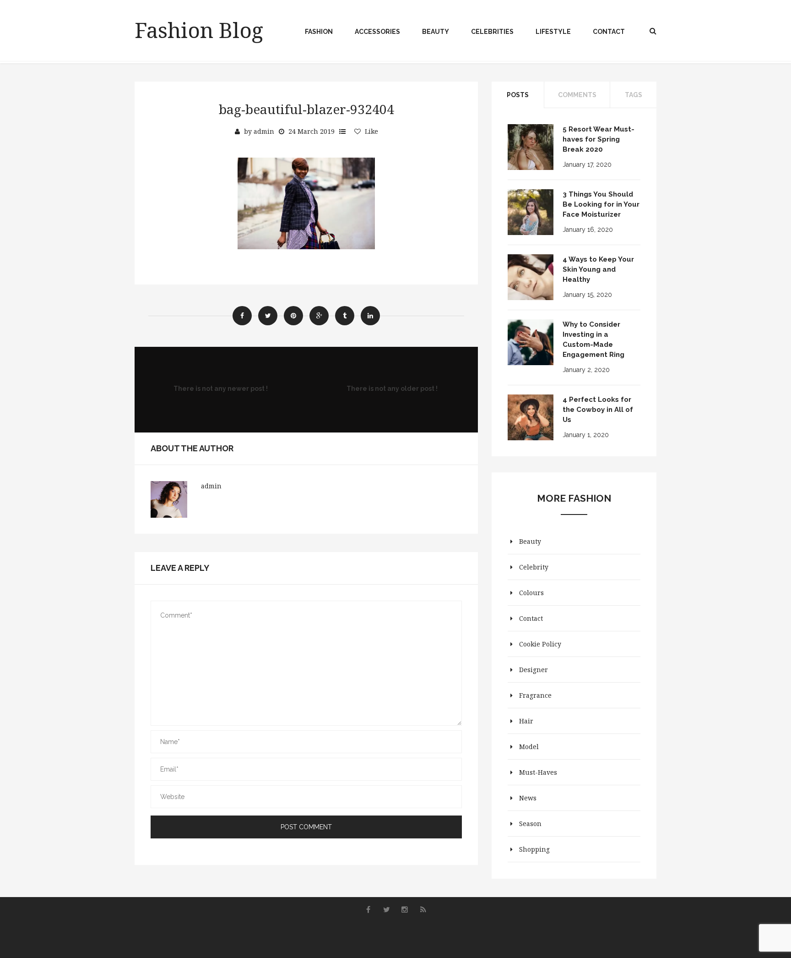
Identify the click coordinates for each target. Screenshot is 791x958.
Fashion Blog (199, 30)
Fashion (319, 31)
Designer (533, 669)
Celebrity (533, 567)
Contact (609, 31)
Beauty (435, 31)
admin (264, 131)
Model (529, 746)
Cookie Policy (540, 644)
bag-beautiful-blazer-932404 (306, 109)
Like (371, 131)
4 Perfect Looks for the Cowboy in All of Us (598, 409)
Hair (526, 721)
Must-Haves (538, 772)
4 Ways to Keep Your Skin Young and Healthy (598, 269)
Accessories (377, 31)
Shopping (534, 849)
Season (530, 823)
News (527, 798)
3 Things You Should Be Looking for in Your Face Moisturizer (601, 204)
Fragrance (535, 695)
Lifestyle (553, 31)
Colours (531, 592)
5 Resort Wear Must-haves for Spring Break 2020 (598, 139)
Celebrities (492, 31)
